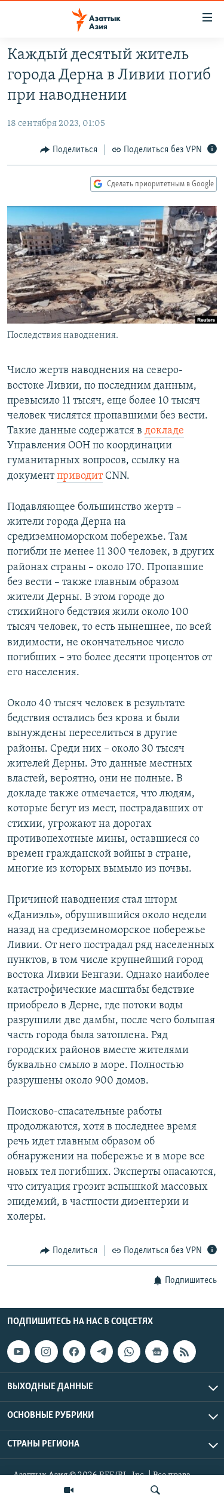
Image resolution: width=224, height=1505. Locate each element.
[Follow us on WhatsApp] (129, 1351)
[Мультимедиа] (69, 1490)
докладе (164, 431)
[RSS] (184, 1351)
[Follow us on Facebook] (74, 1351)
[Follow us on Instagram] (46, 1351)
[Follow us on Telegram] (101, 1351)
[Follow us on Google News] (156, 1351)
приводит (80, 476)
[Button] (68, 150)
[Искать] (155, 1490)
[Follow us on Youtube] (18, 1351)
